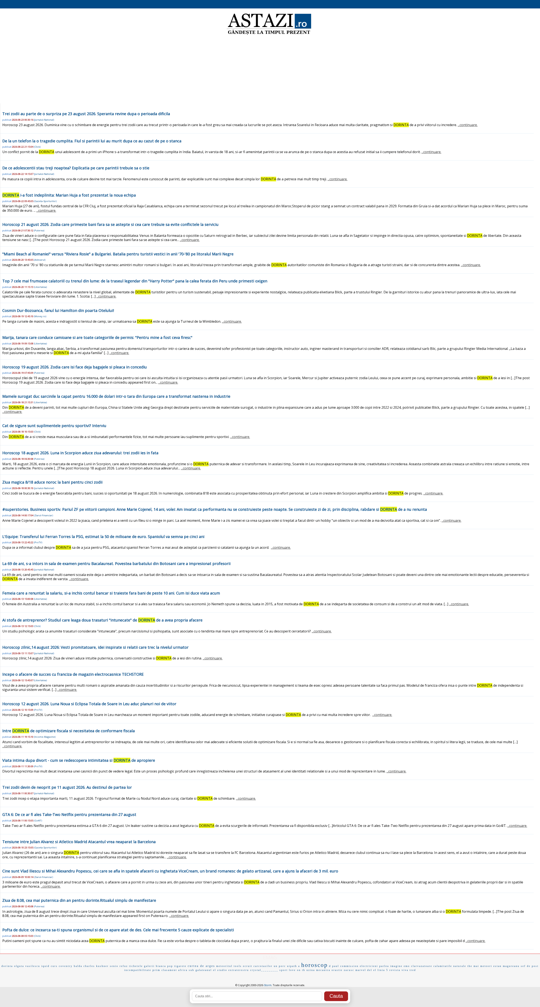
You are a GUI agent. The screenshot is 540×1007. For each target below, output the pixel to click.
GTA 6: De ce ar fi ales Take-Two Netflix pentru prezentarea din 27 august (69, 814)
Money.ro (40, 316)
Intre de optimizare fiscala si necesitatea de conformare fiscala (68, 730)
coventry (66, 966)
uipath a (293, 966)
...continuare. (468, 125)
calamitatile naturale (449, 966)
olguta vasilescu (27, 966)
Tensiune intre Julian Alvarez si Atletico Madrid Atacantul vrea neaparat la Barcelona (79, 841)
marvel (360, 970)
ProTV (38, 542)
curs (54, 966)
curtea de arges (201, 966)
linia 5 (383, 970)
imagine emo (400, 966)
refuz (124, 966)
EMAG (270, 957)
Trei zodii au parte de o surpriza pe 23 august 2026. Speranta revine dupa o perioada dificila (86, 113)
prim (156, 970)
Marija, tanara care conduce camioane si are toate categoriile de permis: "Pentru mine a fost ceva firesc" (97, 337)
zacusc (349, 970)
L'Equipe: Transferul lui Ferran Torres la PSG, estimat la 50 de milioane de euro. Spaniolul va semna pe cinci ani (103, 536)
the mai (473, 966)
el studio (220, 970)
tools (238, 966)
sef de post (530, 966)
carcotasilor (263, 966)
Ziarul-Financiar (43, 515)
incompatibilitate (137, 970)
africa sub (186, 970)
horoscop (314, 965)
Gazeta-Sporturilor (45, 201)
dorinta (7, 966)
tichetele (136, 966)
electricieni (369, 966)
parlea (384, 966)
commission (349, 966)
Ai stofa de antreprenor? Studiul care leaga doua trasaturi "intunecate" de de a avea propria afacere (102, 620)
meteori (486, 966)
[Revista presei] (269, 34)
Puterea (39, 230)
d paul (334, 966)
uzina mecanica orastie (324, 970)
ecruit (247, 966)
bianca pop (164, 966)
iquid (45, 966)
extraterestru (238, 970)
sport (283, 970)
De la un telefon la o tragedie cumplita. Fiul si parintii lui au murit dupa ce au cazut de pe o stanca (91, 140)
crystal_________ (264, 970)
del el (371, 970)
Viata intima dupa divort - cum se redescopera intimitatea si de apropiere (78, 760)
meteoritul (224, 966)
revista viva (398, 970)
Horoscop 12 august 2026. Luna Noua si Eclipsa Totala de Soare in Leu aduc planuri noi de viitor (89, 703)
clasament (169, 970)
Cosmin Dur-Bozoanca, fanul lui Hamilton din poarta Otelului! (58, 310)
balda (78, 966)
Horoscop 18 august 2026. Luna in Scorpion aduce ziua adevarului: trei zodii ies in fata (80, 452)
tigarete (180, 966)
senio (114, 966)
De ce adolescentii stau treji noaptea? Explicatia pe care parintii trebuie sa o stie (75, 167)
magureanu (511, 966)
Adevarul (40, 259)
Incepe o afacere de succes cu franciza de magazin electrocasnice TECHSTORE (73, 674)
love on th (297, 970)
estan (497, 966)
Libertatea (40, 286)
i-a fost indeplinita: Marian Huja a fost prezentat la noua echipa (69, 195)
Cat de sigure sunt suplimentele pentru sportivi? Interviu (54, 425)
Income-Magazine (45, 736)
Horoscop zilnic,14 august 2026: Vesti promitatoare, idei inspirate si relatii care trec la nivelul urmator (95, 647)
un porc (280, 966)
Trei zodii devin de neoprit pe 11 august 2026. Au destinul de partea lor (67, 787)
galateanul (204, 970)
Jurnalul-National (44, 119)
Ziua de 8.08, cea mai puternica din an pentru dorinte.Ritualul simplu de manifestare (79, 900)
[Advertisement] (270, 69)
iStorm (267, 985)
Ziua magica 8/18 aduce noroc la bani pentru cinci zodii (52, 482)
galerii (149, 966)
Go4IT (38, 820)
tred (413, 970)
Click (37, 146)
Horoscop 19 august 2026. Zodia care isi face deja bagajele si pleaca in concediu (74, 366)
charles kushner (96, 966)
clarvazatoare (421, 966)
